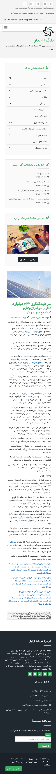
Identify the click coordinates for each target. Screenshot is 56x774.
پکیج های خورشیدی (28, 90)
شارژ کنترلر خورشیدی (42, 580)
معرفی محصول (28, 148)
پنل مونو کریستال (15, 601)
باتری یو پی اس (35, 597)
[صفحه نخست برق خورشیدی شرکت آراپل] (48, 27)
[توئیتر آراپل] (38, 4)
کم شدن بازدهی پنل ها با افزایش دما (33, 190)
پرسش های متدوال (28, 109)
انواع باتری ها (43, 173)
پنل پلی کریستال (44, 604)
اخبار (28, 78)
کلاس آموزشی (28, 116)
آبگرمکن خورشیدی (43, 566)
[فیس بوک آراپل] (25, 4)
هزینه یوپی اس (22, 597)
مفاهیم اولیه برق (28, 141)
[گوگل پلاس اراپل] (35, 674)
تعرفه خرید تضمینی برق (37, 594)
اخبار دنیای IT (28, 135)
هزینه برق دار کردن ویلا (31, 584)
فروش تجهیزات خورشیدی (20, 577)
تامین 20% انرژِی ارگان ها (41, 591)
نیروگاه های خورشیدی (32, 601)
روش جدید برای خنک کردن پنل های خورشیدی (29, 199)
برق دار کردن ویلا (16, 563)
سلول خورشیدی (28, 566)
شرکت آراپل (16, 584)
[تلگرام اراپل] (45, 674)
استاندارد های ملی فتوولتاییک (28, 129)
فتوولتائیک (46, 587)
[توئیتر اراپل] (40, 674)
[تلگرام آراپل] (44, 4)
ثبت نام (43, 746)
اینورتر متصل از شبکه (42, 577)
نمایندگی (28, 103)
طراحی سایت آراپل (28, 259)
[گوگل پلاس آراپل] (31, 4)
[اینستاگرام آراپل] (51, 4)
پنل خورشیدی (45, 563)
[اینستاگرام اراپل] (50, 674)
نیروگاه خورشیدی (31, 563)
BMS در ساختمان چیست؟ (38, 181)
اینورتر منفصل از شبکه (32, 570)
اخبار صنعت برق (28, 122)
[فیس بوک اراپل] (30, 674)
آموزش (28, 84)
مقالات (28, 97)
